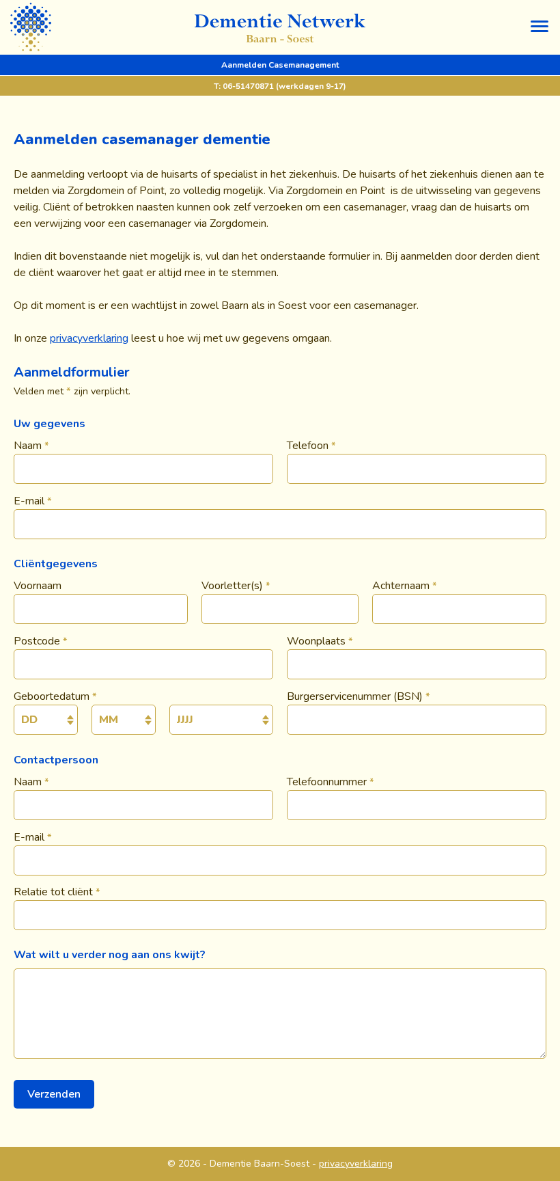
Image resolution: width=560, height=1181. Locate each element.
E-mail (33, 500)
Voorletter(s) (235, 585)
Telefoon (311, 445)
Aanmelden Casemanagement (280, 64)
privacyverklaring (89, 338)
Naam (31, 445)
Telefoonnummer (330, 781)
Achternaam (404, 585)
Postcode (41, 641)
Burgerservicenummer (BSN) (358, 696)
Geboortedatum (55, 696)
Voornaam (37, 585)
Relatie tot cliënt (57, 891)
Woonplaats (320, 641)
